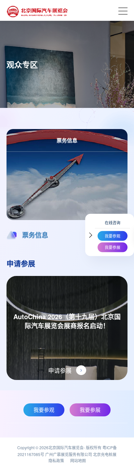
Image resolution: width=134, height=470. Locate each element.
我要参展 (112, 247)
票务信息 (35, 235)
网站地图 (78, 460)
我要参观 (112, 236)
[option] (67, 238)
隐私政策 (56, 460)
